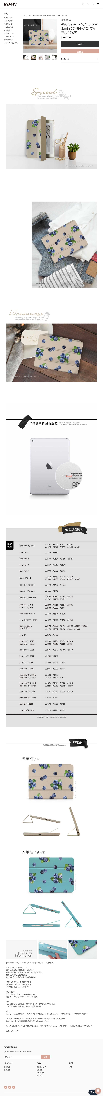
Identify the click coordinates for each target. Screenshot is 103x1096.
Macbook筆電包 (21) (10, 43)
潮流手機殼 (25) (9, 40)
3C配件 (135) (8, 21)
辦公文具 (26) (8, 27)
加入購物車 (80, 44)
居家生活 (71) (8, 18)
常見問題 (39, 1070)
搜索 (70, 1067)
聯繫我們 (7, 1070)
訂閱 (45, 1057)
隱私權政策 (40, 1073)
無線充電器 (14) (9, 36)
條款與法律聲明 (42, 1067)
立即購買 (80, 52)
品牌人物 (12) (8, 24)
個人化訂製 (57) (9, 33)
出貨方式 (65, 59)
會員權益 (39, 1075)
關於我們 (7, 1067)
